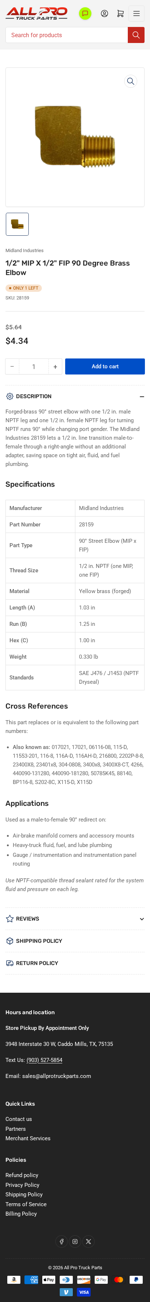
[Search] (136, 35)
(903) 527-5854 (44, 1060)
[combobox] (75, 35)
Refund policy (21, 1175)
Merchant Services (28, 1138)
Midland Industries (24, 250)
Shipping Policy (24, 1194)
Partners (15, 1129)
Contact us (18, 1119)
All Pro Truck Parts (83, 1267)
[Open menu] (137, 13)
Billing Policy (21, 1214)
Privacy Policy (22, 1185)
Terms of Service (26, 1204)
